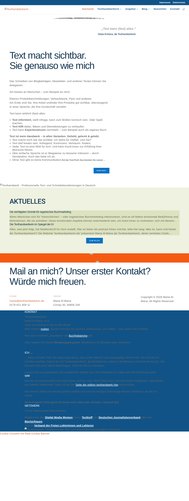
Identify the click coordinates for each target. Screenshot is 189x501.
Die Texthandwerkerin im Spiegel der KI (32, 224)
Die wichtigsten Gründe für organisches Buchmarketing (40, 211)
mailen (45, 328)
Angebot (130, 9)
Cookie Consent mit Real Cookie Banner (25, 433)
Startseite (88, 9)
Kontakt (175, 9)
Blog (144, 9)
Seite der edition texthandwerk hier (97, 384)
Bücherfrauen (33, 421)
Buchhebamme (78, 335)
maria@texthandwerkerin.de (27, 300)
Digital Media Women (59, 417)
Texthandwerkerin (108, 9)
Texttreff (87, 417)
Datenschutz (179, 3)
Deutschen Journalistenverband (119, 417)
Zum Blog (94, 241)
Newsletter (160, 9)
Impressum (164, 3)
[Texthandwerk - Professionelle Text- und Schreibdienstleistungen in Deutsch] (16, 8)
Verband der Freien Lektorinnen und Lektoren (64, 425)
